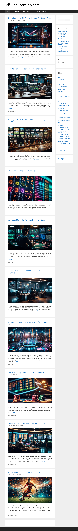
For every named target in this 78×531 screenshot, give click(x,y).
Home (8, 11)
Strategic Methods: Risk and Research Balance (27, 220)
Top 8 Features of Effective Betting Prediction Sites (29, 18)
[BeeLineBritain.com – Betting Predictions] (22, 4)
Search (60, 17)
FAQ (28, 11)
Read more (22, 57)
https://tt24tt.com (62, 103)
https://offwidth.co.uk (63, 129)
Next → (13, 522)
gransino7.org (61, 159)
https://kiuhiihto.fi (62, 147)
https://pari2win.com (63, 141)
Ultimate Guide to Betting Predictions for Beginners (29, 423)
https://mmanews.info (63, 134)
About (23, 11)
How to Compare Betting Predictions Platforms (28, 69)
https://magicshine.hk (63, 136)
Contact (44, 11)
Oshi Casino (61, 158)
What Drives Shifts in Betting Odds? (23, 171)
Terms (38, 11)
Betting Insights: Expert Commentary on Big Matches (64, 43)
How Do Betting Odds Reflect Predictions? (26, 373)
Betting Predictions (16, 11)
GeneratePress (41, 529)
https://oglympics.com (63, 105)
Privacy (33, 11)
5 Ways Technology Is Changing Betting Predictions (29, 322)
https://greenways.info (63, 127)
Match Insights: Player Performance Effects (26, 472)
